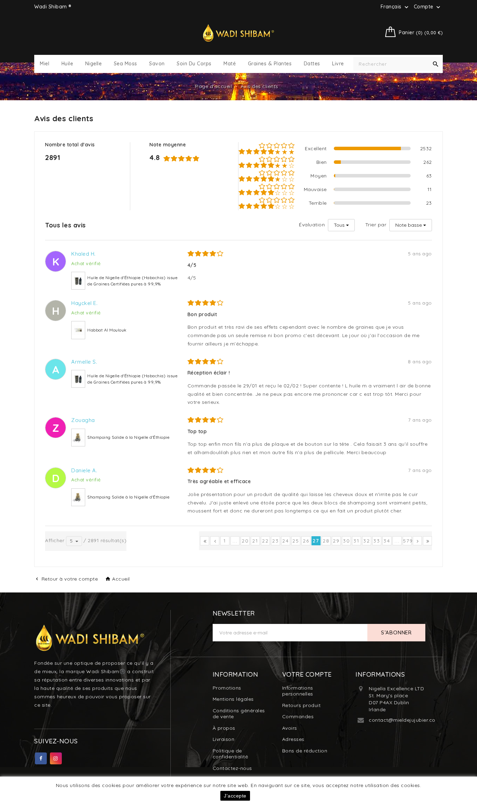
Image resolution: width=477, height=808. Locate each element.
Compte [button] (428, 6)
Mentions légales (233, 699)
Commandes (298, 716)
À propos (224, 728)
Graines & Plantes (270, 64)
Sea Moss (125, 64)
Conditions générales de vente (239, 713)
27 (316, 541)
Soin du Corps (194, 64)
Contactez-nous (232, 768)
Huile (67, 64)
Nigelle (93, 64)
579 (407, 541)
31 (356, 541)
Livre (338, 64)
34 (386, 541)
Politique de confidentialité (230, 754)
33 (376, 541)
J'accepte (235, 796)
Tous (339, 225)
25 (295, 541)
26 (306, 541)
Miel (44, 64)
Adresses (293, 739)
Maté (229, 64)
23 (275, 541)
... (235, 541)
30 (346, 541)
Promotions (227, 688)
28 (326, 541)
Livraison (224, 739)
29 (336, 541)
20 (245, 541)
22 (265, 541)
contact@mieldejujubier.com (404, 720)
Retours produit (301, 705)
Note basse (408, 225)
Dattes (312, 64)
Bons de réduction (305, 751)
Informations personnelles (297, 691)
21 (255, 541)
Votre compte (307, 674)
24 (285, 541)
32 (366, 541)
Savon (157, 64)
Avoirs (289, 728)
